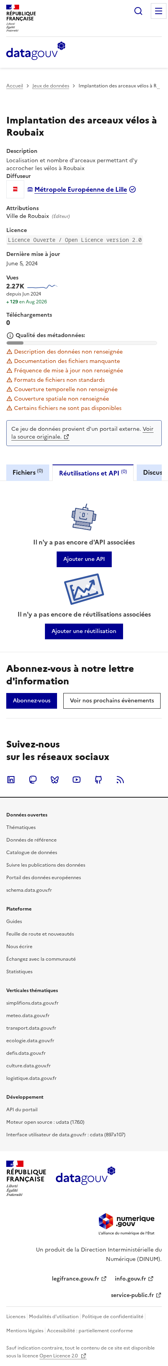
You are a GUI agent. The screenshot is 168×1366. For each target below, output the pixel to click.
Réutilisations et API (93, 473)
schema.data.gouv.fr (29, 890)
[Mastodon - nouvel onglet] (33, 779)
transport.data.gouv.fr (31, 1028)
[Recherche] (138, 11)
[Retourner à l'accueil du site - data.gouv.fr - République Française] (85, 1178)
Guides (14, 921)
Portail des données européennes (43, 877)
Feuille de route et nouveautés (40, 934)
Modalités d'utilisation (54, 1316)
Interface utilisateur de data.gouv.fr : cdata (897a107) (65, 1134)
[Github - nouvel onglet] (98, 779)
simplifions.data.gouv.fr (32, 1003)
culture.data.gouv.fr (28, 1065)
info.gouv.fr (130, 1279)
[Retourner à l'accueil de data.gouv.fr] (35, 51)
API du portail (22, 1109)
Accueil (14, 85)
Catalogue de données (31, 852)
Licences (15, 1316)
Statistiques (19, 971)
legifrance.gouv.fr (75, 1279)
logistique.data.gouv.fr (31, 1078)
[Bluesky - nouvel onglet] (55, 779)
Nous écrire (19, 946)
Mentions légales (24, 1330)
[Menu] (158, 11)
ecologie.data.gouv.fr (30, 1040)
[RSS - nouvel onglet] (120, 779)
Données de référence (31, 840)
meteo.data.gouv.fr (28, 1015)
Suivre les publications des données (45, 865)
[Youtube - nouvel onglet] (76, 779)
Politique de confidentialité (112, 1316)
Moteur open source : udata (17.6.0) (45, 1122)
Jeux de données (50, 85)
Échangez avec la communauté (41, 959)
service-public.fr (132, 1295)
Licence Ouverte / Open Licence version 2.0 (74, 239)
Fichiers (28, 472)
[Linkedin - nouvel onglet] (11, 779)
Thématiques (21, 827)
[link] (84, 559)
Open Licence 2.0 (59, 1355)
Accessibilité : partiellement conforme (90, 1330)
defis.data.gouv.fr (26, 1053)
